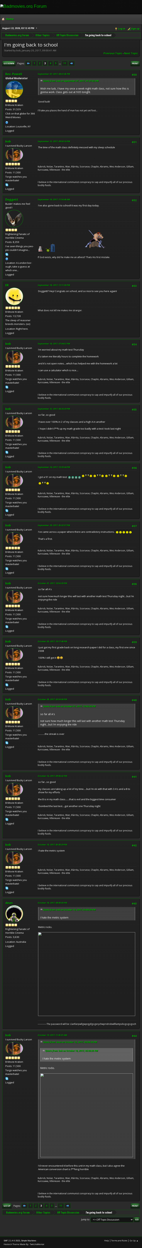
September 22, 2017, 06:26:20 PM (54, 408)
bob (8, 141)
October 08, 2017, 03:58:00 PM (52, 699)
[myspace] (6, 258)
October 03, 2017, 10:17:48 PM (52, 641)
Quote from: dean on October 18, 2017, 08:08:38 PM (70, 1042)
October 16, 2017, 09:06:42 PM (52, 776)
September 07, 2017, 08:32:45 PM (54, 74)
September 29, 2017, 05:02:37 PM (54, 525)
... (60, 63)
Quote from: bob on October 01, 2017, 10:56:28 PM (69, 706)
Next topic (131, 53)
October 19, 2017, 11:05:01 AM (52, 1035)
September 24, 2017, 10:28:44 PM (54, 467)
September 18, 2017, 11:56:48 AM (54, 199)
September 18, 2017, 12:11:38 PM (54, 285)
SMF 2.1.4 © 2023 (12, 1241)
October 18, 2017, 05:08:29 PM (52, 844)
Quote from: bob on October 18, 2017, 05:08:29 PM (69, 909)
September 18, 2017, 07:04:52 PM (54, 343)
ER (7, 285)
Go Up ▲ (134, 1240)
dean (9, 903)
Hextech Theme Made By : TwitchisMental (24, 1244)
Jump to (85, 1219)
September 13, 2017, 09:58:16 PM (54, 141)
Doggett (11, 200)
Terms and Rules (119, 1240)
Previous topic (113, 53)
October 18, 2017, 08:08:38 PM (52, 902)
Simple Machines (28, 1241)
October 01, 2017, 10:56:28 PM (52, 583)
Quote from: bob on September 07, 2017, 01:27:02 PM (71, 81)
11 (64, 63)
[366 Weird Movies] (6, 122)
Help (106, 1240)
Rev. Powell (13, 74)
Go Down (9, 63)
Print (135, 63)
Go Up (7, 1205)
